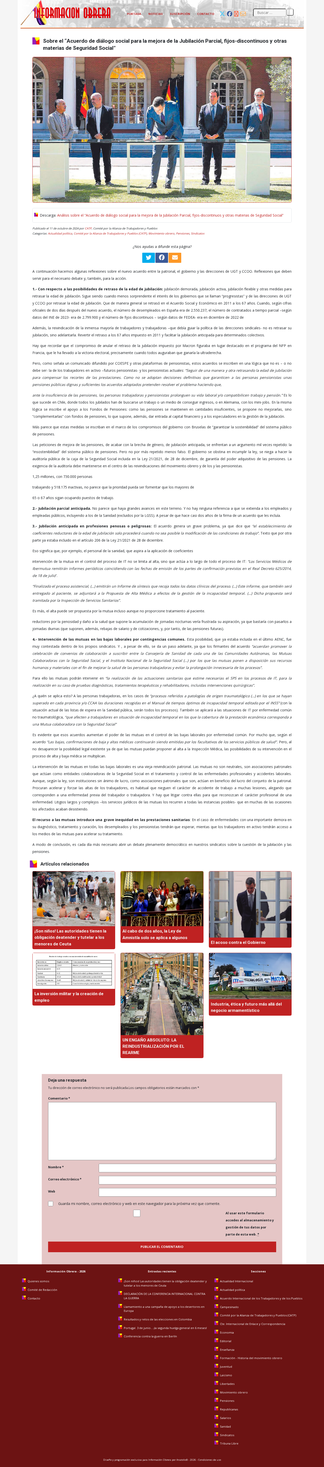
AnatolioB (182, 1459)
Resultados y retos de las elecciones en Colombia (158, 1319)
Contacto (205, 14)
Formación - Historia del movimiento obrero (251, 1358)
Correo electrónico (65, 1179)
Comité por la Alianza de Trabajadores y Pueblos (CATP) (110, 233)
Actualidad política (60, 233)
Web (51, 1191)
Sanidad (225, 1426)
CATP (88, 228)
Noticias (155, 14)
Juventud (226, 1366)
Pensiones (182, 233)
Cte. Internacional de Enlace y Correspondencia (252, 1324)
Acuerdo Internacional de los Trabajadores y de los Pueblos (261, 1298)
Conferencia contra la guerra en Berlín (151, 1336)
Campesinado (229, 1307)
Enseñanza (227, 1350)
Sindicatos (197, 233)
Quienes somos (38, 1281)
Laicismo (226, 1375)
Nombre (56, 1167)
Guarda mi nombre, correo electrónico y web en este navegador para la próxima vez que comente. (139, 1203)
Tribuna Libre (229, 1443)
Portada (134, 14)
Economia (227, 1332)
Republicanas (229, 1409)
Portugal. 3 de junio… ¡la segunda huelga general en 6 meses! (166, 1328)
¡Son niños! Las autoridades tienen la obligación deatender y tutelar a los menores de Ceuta (70, 937)
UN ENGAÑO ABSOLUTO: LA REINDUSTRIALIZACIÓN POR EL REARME (153, 1046)
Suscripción (180, 14)
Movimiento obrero (161, 233)
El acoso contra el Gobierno (239, 942)
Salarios (225, 1418)
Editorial (225, 1341)
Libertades (227, 1384)
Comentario (59, 1098)
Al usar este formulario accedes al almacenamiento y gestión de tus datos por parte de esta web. (250, 1224)
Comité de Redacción (42, 1290)
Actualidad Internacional (236, 1281)
